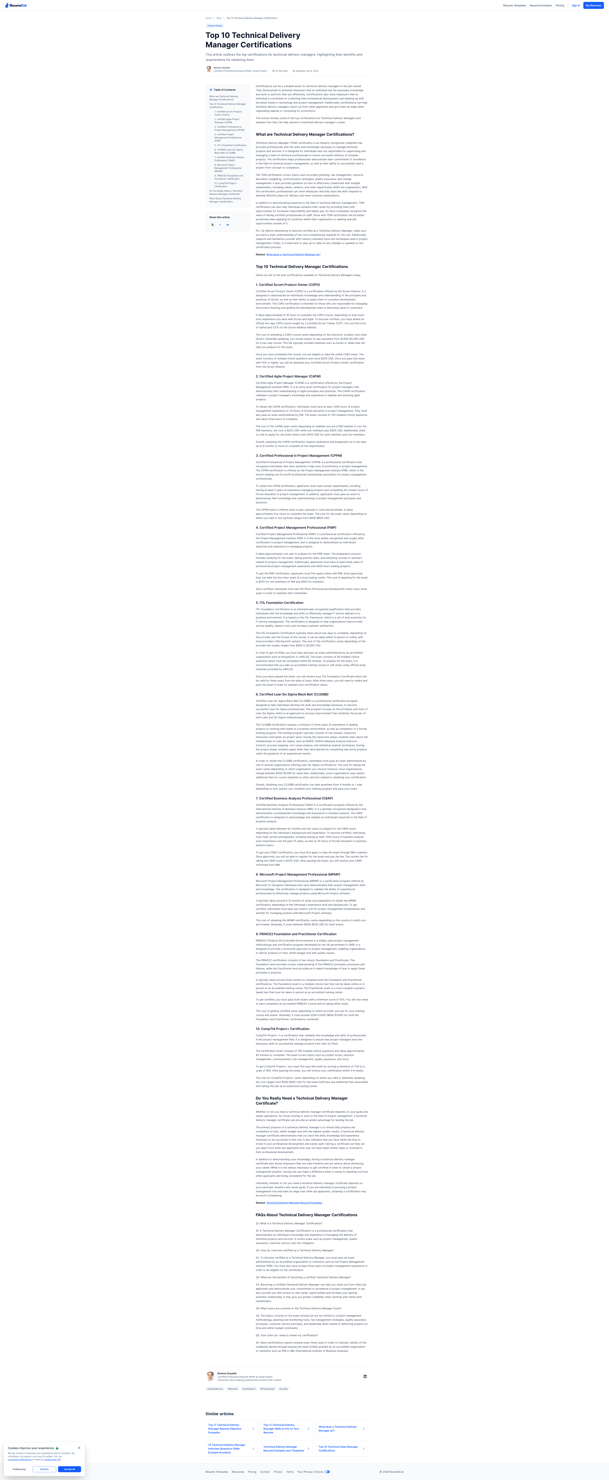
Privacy (278, 1471)
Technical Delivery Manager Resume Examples (294, 1202)
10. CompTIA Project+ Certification (225, 185)
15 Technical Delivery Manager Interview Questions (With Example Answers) (226, 1448)
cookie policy (51, 1459)
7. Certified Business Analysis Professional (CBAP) (229, 159)
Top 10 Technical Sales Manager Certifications (338, 1448)
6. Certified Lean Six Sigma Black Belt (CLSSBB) (228, 151)
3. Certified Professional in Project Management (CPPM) (229, 128)
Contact (265, 1471)
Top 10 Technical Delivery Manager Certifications (227, 105)
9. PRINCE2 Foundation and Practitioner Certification (228, 177)
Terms (290, 1471)
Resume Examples (541, 5)
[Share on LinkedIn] (228, 225)
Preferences (19, 1469)
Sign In (576, 5)
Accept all (69, 1469)
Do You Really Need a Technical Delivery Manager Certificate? (225, 192)
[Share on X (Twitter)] (212, 225)
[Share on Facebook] (220, 225)
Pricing (560, 5)
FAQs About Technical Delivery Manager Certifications (225, 200)
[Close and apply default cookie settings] (79, 1448)
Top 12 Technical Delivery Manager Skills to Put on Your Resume (281, 1428)
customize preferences (20, 1459)
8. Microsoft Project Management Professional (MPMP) (227, 167)
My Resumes (593, 5)
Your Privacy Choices (310, 1471)
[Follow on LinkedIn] (365, 1376)
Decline (44, 1469)
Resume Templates (514, 5)
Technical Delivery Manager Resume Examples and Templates (283, 1448)
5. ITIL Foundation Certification (230, 145)
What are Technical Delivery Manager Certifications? (223, 98)
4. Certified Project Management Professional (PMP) (227, 137)
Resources (238, 1471)
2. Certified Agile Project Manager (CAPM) (226, 121)
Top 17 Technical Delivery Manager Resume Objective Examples (224, 1428)
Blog (219, 18)
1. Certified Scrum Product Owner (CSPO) (228, 113)
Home (209, 18)
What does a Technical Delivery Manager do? (293, 254)
